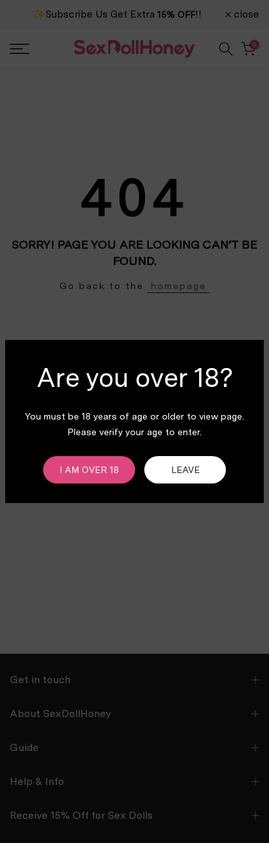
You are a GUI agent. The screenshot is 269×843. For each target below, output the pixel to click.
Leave (185, 470)
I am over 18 (89, 470)
